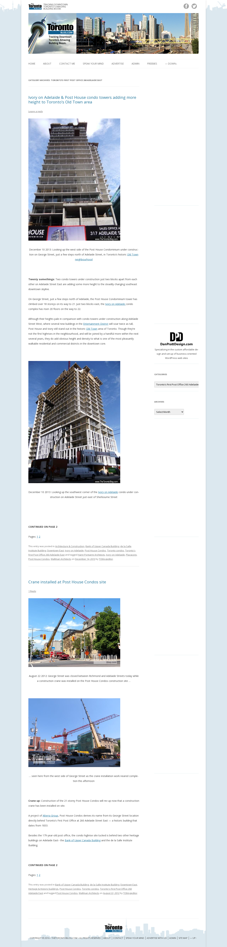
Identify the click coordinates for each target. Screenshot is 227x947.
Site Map (183, 938)
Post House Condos (95, 550)
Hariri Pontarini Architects (91, 554)
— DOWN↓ (171, 63)
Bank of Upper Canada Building (102, 546)
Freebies (152, 63)
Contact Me (67, 63)
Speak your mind (93, 63)
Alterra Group (50, 815)
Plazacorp (131, 554)
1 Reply (32, 591)
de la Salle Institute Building (104, 884)
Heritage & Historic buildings (43, 888)
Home (31, 63)
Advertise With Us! (157, 938)
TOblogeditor (106, 559)
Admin (135, 63)
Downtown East (55, 550)
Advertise (118, 63)
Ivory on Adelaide (115, 304)
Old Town (91, 328)
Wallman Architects (61, 559)
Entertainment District (95, 323)
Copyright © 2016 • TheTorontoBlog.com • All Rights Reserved (65, 938)
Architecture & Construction (69, 546)
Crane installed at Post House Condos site (67, 581)
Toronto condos (115, 550)
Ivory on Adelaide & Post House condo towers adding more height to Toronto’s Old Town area (82, 99)
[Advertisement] (176, 140)
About (47, 63)
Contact (118, 938)
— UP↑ (193, 938)
